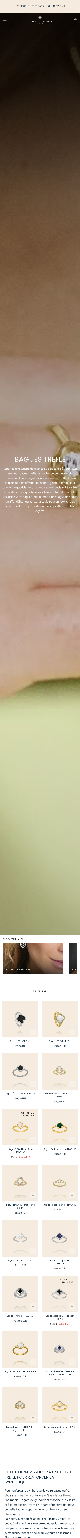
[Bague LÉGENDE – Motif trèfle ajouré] (20, 1183)
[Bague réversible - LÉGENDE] (20, 1294)
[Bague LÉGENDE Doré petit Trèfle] (20, 1349)
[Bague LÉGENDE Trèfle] (20, 1019)
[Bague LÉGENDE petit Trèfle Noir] (20, 1071)
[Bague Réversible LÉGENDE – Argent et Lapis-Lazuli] (60, 1349)
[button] (4, 20)
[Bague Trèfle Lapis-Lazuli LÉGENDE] (60, 1238)
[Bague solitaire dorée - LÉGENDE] (60, 1183)
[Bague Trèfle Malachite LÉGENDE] (60, 1127)
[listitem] (33, 958)
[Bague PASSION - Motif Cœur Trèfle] (60, 1071)
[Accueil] (40, 20)
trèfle (65, 1490)
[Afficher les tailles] (33, 1031)
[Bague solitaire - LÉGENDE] (20, 1238)
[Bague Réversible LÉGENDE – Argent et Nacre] (20, 1405)
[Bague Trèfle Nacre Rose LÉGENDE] (20, 1127)
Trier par (40, 991)
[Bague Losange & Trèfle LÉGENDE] (60, 1405)
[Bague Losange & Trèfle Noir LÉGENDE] (60, 1294)
